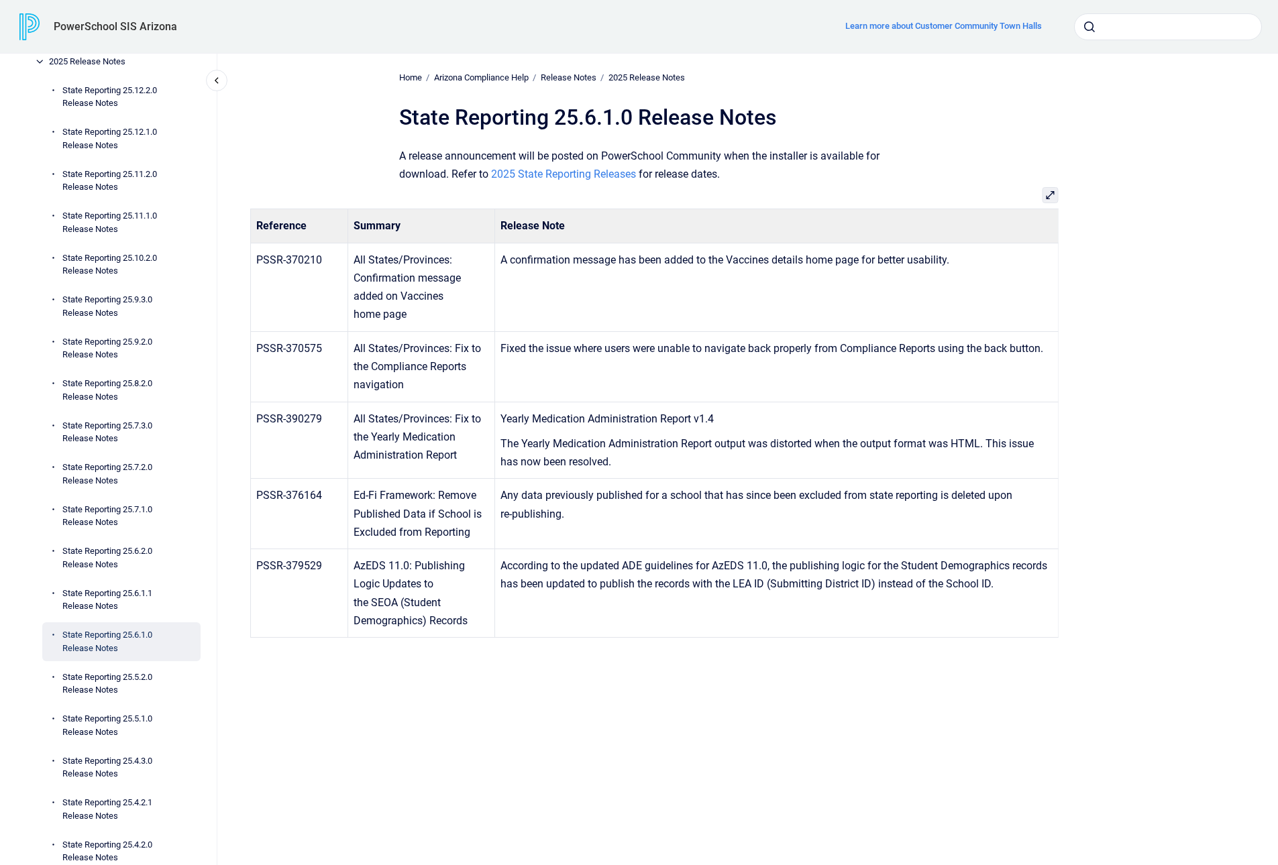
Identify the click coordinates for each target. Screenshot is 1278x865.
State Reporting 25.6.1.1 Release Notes (107, 600)
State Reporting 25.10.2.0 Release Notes (109, 264)
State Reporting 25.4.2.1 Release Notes (107, 809)
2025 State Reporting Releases (563, 174)
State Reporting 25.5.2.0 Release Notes (107, 683)
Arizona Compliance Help (481, 77)
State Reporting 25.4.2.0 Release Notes (107, 851)
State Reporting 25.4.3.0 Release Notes (107, 767)
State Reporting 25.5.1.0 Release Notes (107, 725)
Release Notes (568, 77)
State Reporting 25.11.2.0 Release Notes (109, 180)
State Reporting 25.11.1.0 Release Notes (109, 222)
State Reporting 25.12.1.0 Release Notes (109, 138)
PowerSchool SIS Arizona (115, 26)
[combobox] (1168, 27)
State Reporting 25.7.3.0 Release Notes (107, 432)
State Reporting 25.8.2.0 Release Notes (107, 390)
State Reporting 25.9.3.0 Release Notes (107, 306)
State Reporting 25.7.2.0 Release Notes (107, 473)
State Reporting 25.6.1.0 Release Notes (107, 641)
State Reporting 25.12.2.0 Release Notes (109, 97)
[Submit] (1089, 27)
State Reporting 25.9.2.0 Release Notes (107, 348)
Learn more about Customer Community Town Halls (943, 26)
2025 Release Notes (87, 61)
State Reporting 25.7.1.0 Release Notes (107, 516)
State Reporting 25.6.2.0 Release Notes (107, 557)
